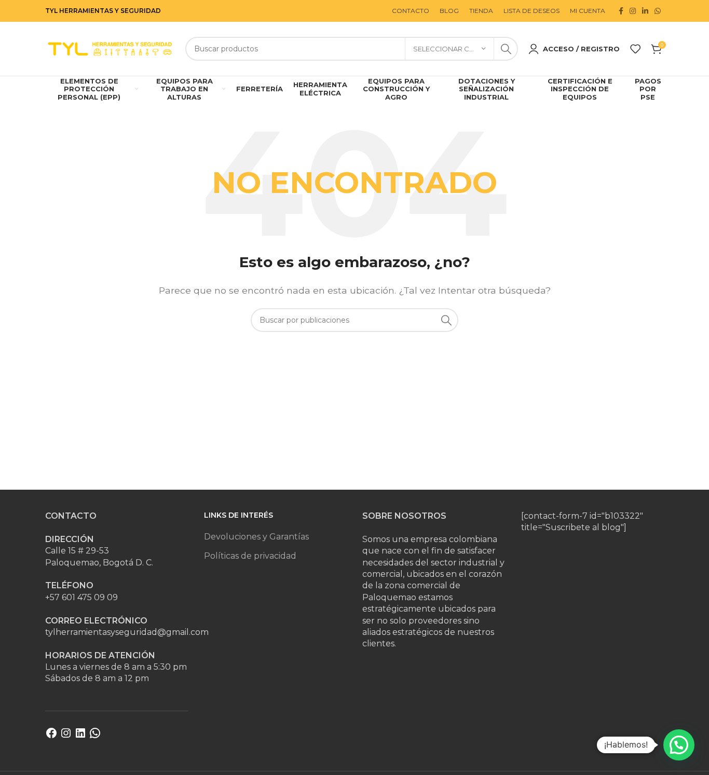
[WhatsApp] (95, 736)
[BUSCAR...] (506, 49)
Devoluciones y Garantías (256, 537)
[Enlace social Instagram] (632, 11)
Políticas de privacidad (250, 556)
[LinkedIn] (80, 736)
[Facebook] (51, 736)
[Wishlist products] (635, 48)
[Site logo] (110, 48)
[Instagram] (66, 736)
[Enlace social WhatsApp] (657, 11)
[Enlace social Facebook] (621, 11)
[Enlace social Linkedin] (645, 11)
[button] (678, 744)
